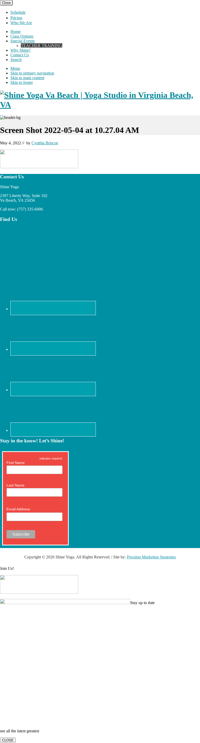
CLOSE (8, 740)
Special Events (22, 41)
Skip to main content (27, 78)
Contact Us (19, 55)
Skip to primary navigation (32, 73)
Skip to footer (21, 82)
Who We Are (21, 23)
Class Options (21, 36)
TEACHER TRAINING (41, 45)
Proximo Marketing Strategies (151, 557)
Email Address (20, 509)
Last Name (15, 485)
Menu (15, 68)
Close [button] (6, 3)
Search (16, 59)
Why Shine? (20, 50)
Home (15, 31)
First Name (16, 463)
